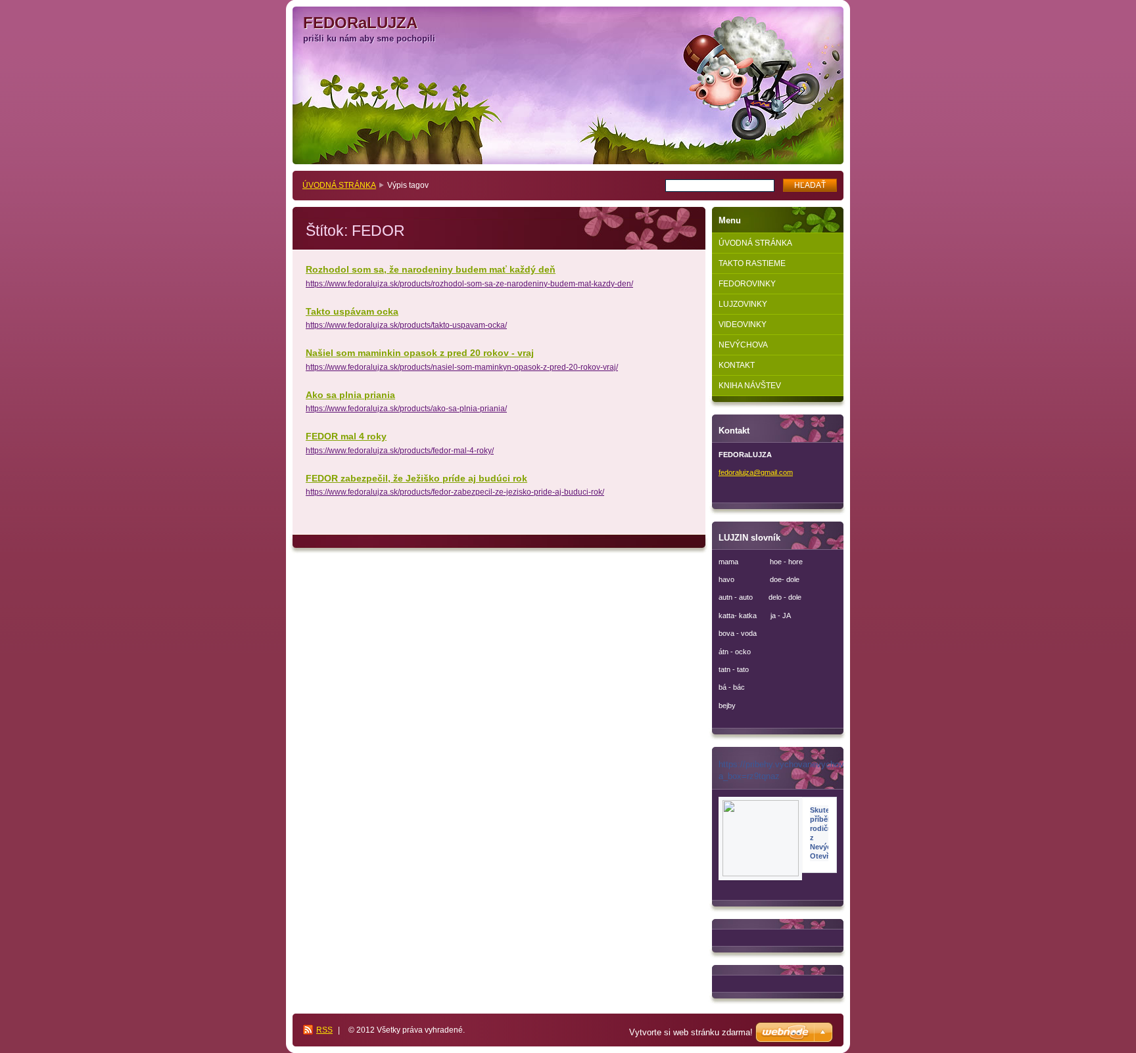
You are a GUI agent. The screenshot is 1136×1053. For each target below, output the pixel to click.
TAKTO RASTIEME (752, 263)
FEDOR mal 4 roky (346, 436)
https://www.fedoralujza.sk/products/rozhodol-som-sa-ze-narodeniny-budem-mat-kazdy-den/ (469, 283)
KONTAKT (737, 365)
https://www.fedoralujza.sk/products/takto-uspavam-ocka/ (406, 325)
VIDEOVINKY (743, 324)
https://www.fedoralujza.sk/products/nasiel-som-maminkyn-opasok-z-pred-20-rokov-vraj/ (462, 367)
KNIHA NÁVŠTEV (750, 385)
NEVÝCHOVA (743, 344)
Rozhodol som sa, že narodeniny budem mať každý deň (431, 269)
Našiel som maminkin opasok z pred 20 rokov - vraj (420, 352)
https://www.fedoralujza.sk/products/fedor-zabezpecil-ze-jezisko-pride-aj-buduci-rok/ (455, 492)
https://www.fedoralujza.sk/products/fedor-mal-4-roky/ (400, 450)
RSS (324, 1030)
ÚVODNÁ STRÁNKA (339, 185)
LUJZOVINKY (743, 304)
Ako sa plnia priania (350, 395)
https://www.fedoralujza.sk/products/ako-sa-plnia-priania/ (406, 408)
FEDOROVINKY (747, 283)
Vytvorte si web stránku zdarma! (691, 1032)
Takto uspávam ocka (352, 311)
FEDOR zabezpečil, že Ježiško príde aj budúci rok (416, 478)
